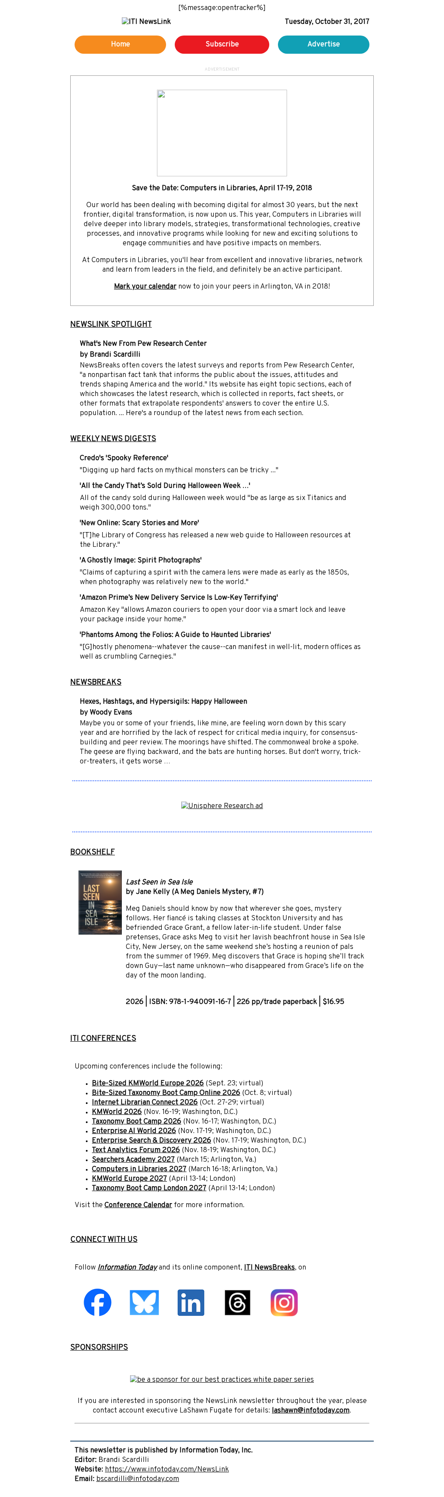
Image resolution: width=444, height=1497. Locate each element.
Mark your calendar (145, 287)
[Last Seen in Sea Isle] (100, 933)
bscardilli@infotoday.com (137, 1479)
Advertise (323, 44)
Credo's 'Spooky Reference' (124, 458)
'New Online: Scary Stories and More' (139, 523)
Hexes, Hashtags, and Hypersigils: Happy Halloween (163, 702)
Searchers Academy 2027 (133, 1160)
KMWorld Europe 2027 (129, 1179)
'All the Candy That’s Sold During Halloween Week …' (165, 486)
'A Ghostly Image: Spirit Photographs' (141, 560)
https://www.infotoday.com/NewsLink (167, 1469)
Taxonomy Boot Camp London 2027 (149, 1188)
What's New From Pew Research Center (143, 344)
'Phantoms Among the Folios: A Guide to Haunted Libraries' (175, 635)
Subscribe (222, 44)
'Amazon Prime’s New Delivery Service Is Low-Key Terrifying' (179, 598)
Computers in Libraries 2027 (139, 1169)
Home (120, 44)
